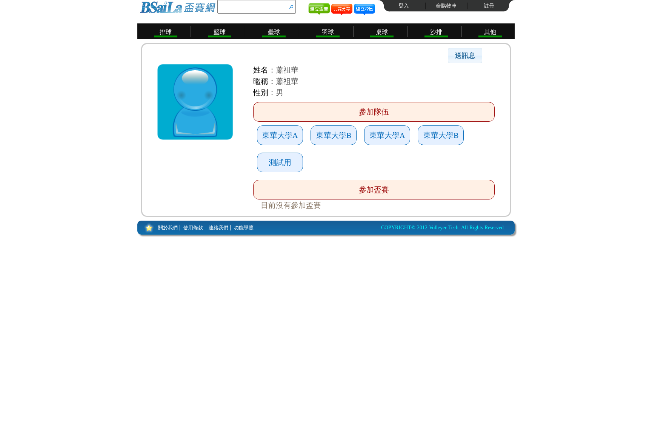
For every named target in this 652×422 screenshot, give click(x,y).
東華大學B (333, 135)
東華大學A (280, 135)
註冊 (489, 6)
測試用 (280, 162)
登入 (403, 6)
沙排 (436, 32)
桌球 (382, 32)
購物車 (449, 6)
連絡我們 (218, 227)
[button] (465, 55)
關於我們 (168, 227)
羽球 (328, 32)
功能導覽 (244, 227)
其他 (490, 32)
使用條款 (193, 227)
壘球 (274, 32)
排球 (166, 32)
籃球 (220, 32)
